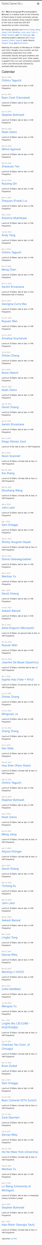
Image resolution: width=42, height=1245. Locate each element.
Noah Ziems (22, 43)
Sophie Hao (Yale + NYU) (18, 679)
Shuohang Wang (12, 490)
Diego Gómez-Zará (14, 441)
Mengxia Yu (9, 1006)
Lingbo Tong (9, 937)
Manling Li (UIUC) (13, 971)
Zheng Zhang (10, 731)
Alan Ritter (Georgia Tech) (18, 1224)
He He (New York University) (20, 1152)
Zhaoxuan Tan (10, 166)
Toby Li (34, 32)
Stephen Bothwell (13, 114)
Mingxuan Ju (10, 714)
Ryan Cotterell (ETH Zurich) (19, 1100)
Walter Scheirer (8, 35)
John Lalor (25, 32)
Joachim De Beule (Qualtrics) (20, 662)
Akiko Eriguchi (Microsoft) (18, 628)
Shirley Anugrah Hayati (16, 542)
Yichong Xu (9, 886)
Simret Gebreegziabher (16, 559)
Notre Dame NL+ (12, 3)
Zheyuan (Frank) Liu (14, 200)
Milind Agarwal (11, 149)
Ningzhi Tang (7, 43)
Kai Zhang (8, 473)
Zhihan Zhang (10, 355)
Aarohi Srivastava (13, 286)
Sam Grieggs (10, 524)
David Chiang (29, 29)
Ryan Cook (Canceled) (16, 97)
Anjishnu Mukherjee (14, 218)
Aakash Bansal (11, 610)
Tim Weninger (25, 35)
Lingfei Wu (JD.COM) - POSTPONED (16, 1025)
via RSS (13, 1238)
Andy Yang (8, 235)
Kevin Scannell (11, 456)
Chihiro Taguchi (15, 40)
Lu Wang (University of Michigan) (16, 1188)
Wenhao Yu (9, 576)
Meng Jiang (9, 834)
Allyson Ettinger (12, 851)
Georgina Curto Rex (14, 304)
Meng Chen (9, 269)
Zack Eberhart (11, 1117)
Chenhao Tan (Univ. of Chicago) (16, 1046)
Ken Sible (8, 748)
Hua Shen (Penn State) (16, 765)
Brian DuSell (9, 1066)
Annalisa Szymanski (14, 338)
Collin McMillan (13, 32)
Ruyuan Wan (9, 321)
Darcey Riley (9, 954)
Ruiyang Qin (9, 183)
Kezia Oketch (10, 372)
